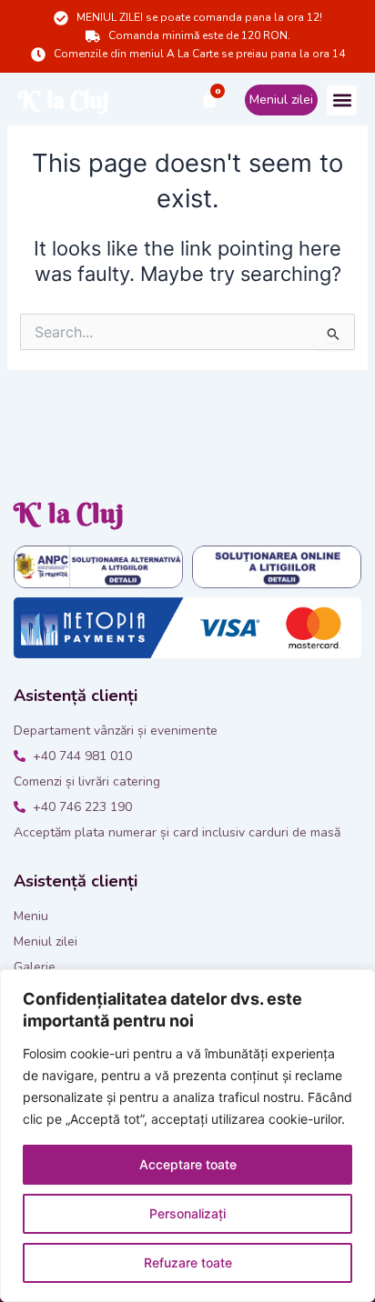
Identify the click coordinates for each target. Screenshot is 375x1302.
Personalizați (187, 1213)
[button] (342, 100)
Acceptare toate (188, 1164)
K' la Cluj (63, 100)
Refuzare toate (188, 1262)
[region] (187, 1135)
